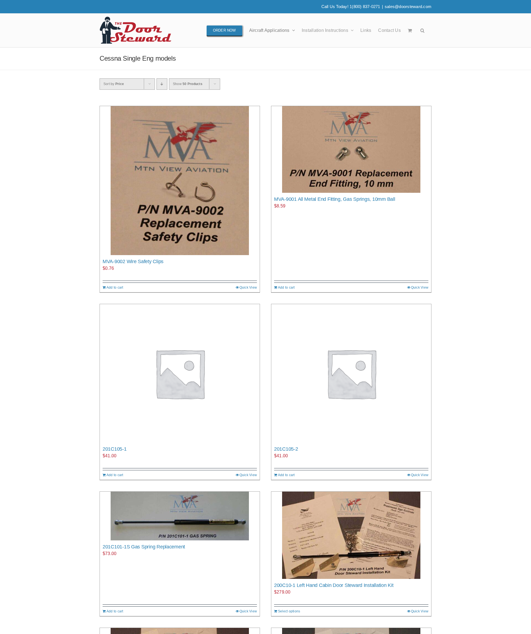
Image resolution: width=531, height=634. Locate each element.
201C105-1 (115, 449)
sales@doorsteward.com (408, 6)
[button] (422, 30)
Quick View (248, 287)
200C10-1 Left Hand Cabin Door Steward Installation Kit (333, 585)
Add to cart (114, 287)
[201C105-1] (180, 373)
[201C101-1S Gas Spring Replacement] (180, 516)
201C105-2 (286, 449)
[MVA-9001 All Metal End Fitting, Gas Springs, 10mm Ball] (351, 149)
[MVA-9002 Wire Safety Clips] (180, 180)
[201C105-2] (351, 373)
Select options (289, 611)
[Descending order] (162, 84)
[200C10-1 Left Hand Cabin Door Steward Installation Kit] (351, 535)
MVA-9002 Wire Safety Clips (133, 261)
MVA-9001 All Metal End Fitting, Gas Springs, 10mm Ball (334, 199)
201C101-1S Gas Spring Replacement (144, 547)
